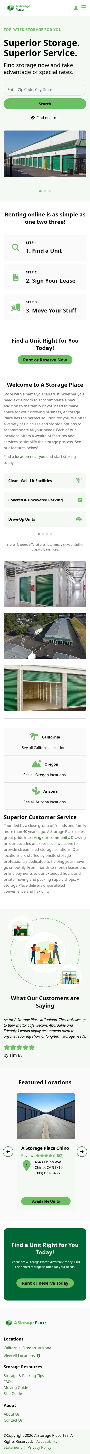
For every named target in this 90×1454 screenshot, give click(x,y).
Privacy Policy (39, 1447)
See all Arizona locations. (45, 801)
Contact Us (13, 1420)
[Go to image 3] (49, 191)
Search (45, 103)
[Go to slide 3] (47, 534)
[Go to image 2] (45, 191)
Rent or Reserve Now (45, 360)
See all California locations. (45, 747)
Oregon (29, 1347)
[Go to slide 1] (39, 534)
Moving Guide (16, 1387)
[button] (26, 1164)
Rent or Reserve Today (45, 1283)
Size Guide (13, 1393)
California (12, 1347)
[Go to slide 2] (43, 534)
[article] (46, 1151)
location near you (30, 456)
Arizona (44, 1347)
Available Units (46, 1201)
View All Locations (22, 1355)
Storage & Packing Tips (24, 1375)
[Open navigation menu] (83, 8)
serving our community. (49, 837)
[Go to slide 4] (51, 534)
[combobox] (45, 90)
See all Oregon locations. (45, 774)
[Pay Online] (76, 8)
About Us (12, 1414)
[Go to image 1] (40, 191)
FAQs (8, 1381)
